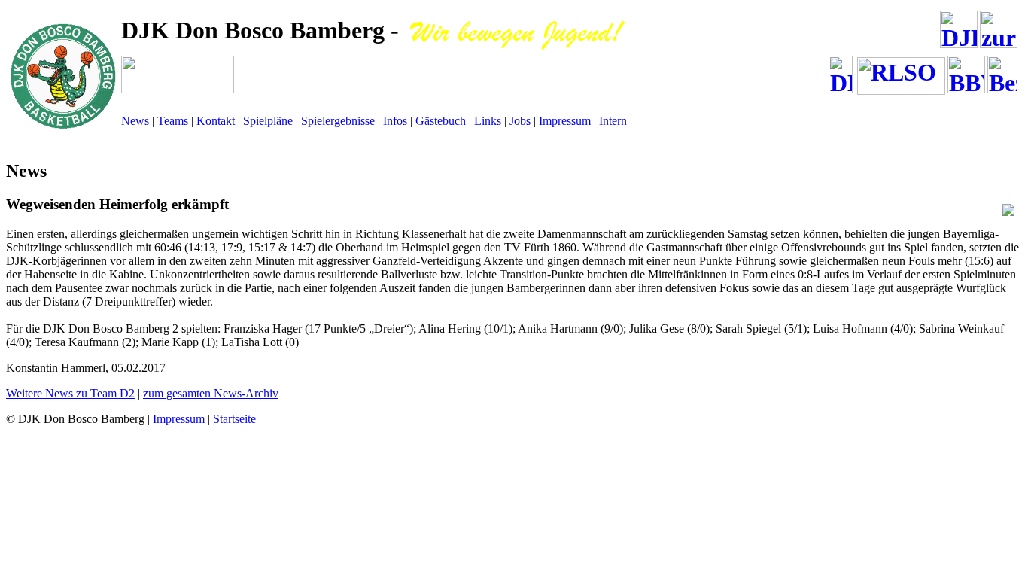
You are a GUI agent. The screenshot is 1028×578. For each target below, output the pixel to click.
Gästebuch (440, 120)
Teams (172, 120)
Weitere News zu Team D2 (70, 393)
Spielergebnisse (338, 120)
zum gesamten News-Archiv (210, 393)
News (135, 120)
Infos (395, 120)
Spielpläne (268, 120)
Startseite (234, 418)
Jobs (520, 120)
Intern (613, 120)
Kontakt (215, 120)
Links (487, 120)
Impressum (565, 120)
